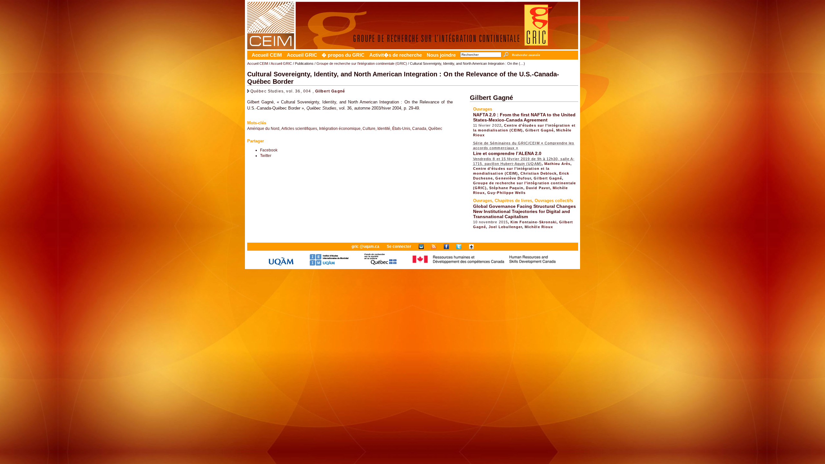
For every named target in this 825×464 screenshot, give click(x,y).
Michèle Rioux (539, 227)
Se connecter (399, 246)
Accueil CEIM (267, 55)
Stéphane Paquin (506, 188)
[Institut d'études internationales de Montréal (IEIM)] (329, 264)
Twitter (265, 155)
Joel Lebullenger (505, 227)
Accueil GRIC (302, 55)
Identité (383, 128)
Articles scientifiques (299, 128)
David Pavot (538, 188)
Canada (419, 128)
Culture (369, 128)
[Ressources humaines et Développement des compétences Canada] (484, 264)
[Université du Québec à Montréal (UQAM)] (281, 264)
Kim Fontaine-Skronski (533, 222)
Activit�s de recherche (395, 55)
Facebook (268, 150)
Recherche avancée (526, 55)
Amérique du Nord (263, 128)
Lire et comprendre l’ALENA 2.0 (507, 153)
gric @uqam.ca (365, 246)
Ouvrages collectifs (554, 200)
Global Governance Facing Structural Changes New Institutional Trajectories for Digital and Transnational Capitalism (524, 211)
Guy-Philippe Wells (506, 193)
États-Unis (401, 128)
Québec (435, 128)
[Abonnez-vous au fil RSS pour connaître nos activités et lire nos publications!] (434, 246)
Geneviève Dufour (513, 178)
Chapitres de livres (513, 200)
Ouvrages (482, 109)
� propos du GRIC (343, 55)
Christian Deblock (538, 173)
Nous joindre (441, 55)
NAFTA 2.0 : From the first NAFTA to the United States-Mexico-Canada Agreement (524, 117)
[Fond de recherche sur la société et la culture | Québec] (380, 264)
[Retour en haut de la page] (471, 246)
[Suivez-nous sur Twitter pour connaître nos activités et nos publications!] (459, 246)
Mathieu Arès (557, 164)
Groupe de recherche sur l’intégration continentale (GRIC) (361, 63)
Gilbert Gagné (330, 91)
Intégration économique (340, 128)
